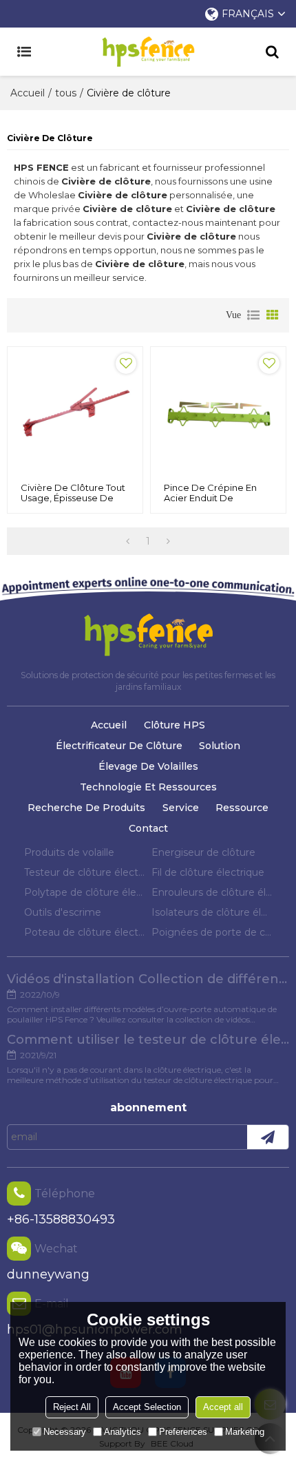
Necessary (64, 1432)
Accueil (27, 93)
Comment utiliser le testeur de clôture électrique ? (148, 1039)
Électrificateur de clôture (119, 745)
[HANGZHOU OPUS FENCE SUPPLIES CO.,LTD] (148, 51)
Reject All (72, 1407)
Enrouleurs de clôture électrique (211, 892)
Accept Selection (147, 1407)
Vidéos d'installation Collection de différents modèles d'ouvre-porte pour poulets (148, 979)
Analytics (122, 1432)
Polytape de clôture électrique (84, 892)
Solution (219, 745)
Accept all (223, 1407)
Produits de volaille (69, 852)
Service (180, 807)
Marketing (244, 1432)
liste (253, 315)
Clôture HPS (174, 725)
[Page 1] (127, 541)
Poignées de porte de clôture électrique (211, 932)
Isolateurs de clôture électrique (211, 912)
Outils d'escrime (62, 912)
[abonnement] (267, 1137)
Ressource (241, 807)
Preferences (183, 1432)
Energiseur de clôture (203, 852)
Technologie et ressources (148, 787)
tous (65, 93)
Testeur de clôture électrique (84, 872)
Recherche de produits (86, 807)
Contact (148, 828)
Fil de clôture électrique (207, 872)
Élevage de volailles (148, 766)
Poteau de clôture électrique (84, 932)
